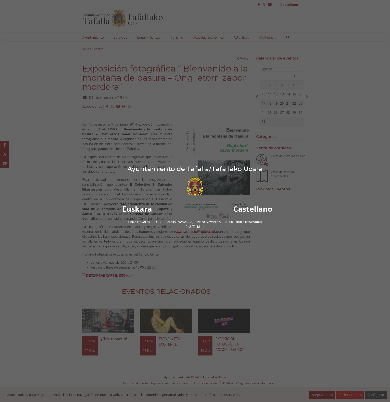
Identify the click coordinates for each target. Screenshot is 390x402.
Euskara (137, 209)
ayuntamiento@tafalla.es (195, 231)
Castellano (252, 209)
